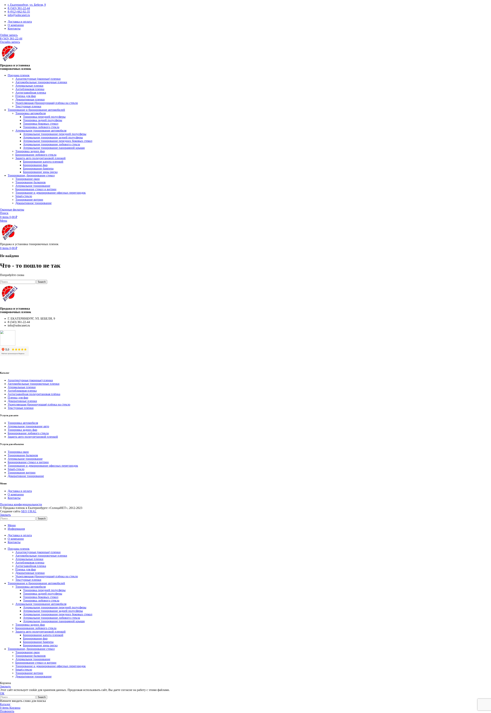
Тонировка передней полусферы (44, 116)
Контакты (14, 498)
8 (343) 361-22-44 (11, 38)
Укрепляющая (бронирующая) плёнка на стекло (46, 103)
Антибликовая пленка (29, 89)
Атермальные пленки (29, 85)
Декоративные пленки (30, 99)
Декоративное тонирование (33, 203)
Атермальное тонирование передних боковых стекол (57, 141)
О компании (16, 494)
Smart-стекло (23, 196)
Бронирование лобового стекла (35, 154)
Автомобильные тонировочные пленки (41, 82)
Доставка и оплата (20, 491)
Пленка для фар (25, 96)
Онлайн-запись (10, 42)
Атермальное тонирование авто (28, 426)
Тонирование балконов (30, 182)
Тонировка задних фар (30, 151)
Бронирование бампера (38, 168)
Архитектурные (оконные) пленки (38, 78)
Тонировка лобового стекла (41, 127)
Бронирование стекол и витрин (35, 189)
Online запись (9, 35)
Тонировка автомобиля (30, 113)
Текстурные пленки (28, 106)
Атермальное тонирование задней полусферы (53, 137)
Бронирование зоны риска (40, 172)
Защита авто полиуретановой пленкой (40, 158)
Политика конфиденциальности (21, 504)
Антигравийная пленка (30, 92)
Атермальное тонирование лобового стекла (51, 144)
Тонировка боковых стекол (40, 123)
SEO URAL (28, 511)
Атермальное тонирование (32, 185)
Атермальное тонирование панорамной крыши (54, 147)
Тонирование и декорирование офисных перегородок (50, 192)
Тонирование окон (27, 179)
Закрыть (5, 514)
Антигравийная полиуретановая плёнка (34, 394)
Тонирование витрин (29, 199)
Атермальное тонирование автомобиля (40, 130)
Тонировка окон (18, 451)
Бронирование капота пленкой (43, 161)
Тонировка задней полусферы (42, 120)
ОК (2, 693)
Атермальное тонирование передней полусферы (54, 134)
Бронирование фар (35, 165)
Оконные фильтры (12, 209)
